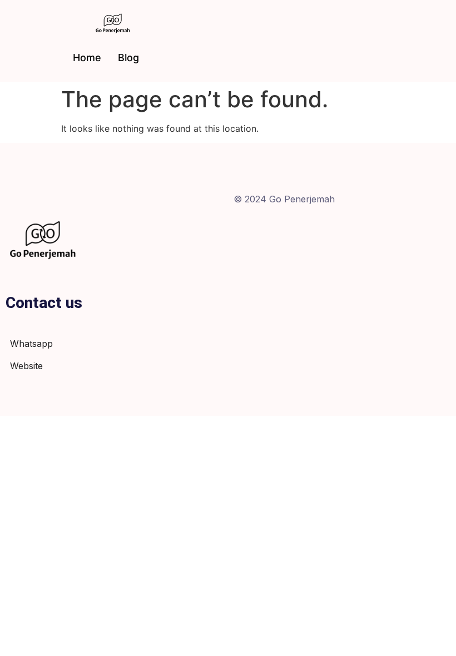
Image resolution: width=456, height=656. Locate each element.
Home (87, 57)
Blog (128, 57)
